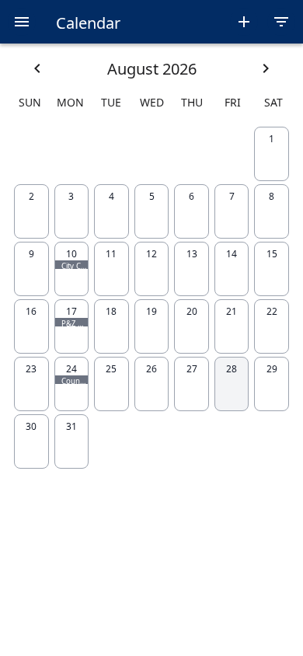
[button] (22, 22)
